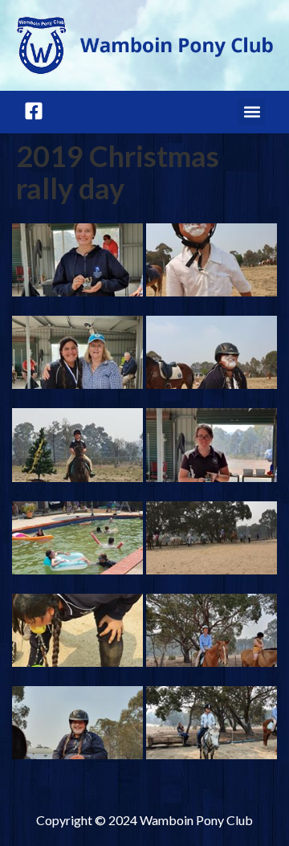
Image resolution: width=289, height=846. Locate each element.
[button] (251, 112)
